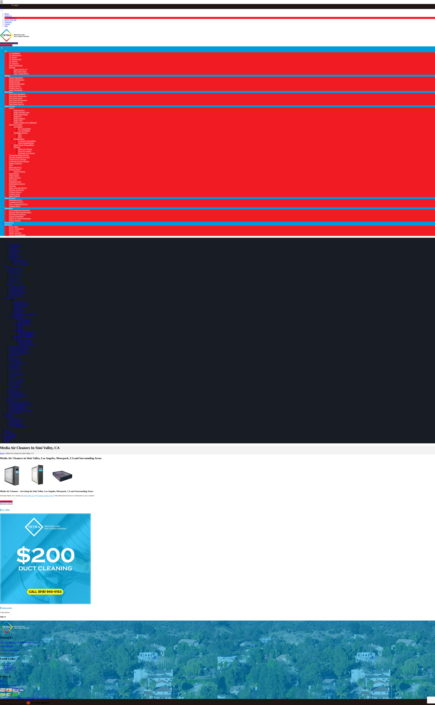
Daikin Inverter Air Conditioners (25, 123)
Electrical (12, 186)
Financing (8, 22)
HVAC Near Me (10, 20)
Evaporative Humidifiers (27, 141)
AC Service (13, 61)
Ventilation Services (21, 133)
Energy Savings (14, 221)
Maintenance (9, 223)
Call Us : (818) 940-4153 (9, 43)
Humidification (19, 139)
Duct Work (13, 180)
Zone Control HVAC (21, 74)
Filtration (17, 147)
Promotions (9, 208)
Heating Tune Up (15, 88)
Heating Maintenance (16, 80)
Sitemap (29, 700)
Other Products (14, 196)
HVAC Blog (13, 227)
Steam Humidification (26, 143)
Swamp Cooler (14, 194)
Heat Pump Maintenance (18, 96)
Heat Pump (9, 92)
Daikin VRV (18, 121)
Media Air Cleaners (25, 149)
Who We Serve (10, 198)
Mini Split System (20, 72)
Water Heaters (14, 176)
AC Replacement (15, 59)
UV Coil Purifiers (24, 129)
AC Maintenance (15, 55)
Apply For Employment (25, 698)
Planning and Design (16, 190)
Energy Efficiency (15, 163)
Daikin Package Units (21, 112)
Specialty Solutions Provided (19, 157)
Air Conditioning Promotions (19, 210)
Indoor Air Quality (15, 125)
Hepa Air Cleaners (24, 151)
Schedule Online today (45, 496)
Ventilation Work (15, 182)
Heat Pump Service (16, 102)
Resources (8, 225)
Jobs (6, 26)
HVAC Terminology (16, 229)
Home (7, 14)
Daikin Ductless (19, 118)
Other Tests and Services (18, 188)
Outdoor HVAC (15, 206)
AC (6, 51)
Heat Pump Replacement (18, 100)
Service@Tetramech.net (10, 650)
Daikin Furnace (19, 110)
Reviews (12, 18)
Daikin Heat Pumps (21, 114)
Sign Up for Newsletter (44, 698)
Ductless (12, 67)
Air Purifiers (18, 127)
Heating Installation (16, 78)
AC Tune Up (13, 63)
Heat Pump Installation (17, 94)
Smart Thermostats (15, 65)
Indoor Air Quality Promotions (20, 218)
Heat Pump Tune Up (16, 104)
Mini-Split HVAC (15, 167)
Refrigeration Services (17, 184)
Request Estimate (6, 503)
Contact (7, 24)
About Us (8, 16)
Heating (7, 76)
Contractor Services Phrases (19, 161)
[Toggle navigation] (2, 10)
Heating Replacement (16, 84)
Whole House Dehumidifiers (24, 145)
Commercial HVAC (16, 202)
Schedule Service (6, 45)
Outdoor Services (15, 192)
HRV (20, 137)
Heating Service (15, 86)
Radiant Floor (14, 174)
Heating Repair (14, 82)
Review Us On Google (8, 685)
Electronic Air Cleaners (26, 153)
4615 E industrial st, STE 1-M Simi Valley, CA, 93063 (20, 642)
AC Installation (14, 53)
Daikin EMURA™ (20, 70)
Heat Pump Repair (15, 98)
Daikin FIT (18, 116)
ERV (20, 135)
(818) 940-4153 (29, 496)
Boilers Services (15, 178)
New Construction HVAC (18, 204)
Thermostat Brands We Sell (19, 155)
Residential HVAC (16, 200)
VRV (11, 165)
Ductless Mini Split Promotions (20, 212)
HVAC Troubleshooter (17, 235)
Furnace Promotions (16, 216)
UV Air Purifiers (24, 131)
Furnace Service (15, 169)
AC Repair (13, 57)
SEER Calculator (15, 233)
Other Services (10, 106)
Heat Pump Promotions (17, 214)
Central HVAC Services (17, 159)
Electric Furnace (19, 172)
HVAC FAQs (14, 231)
